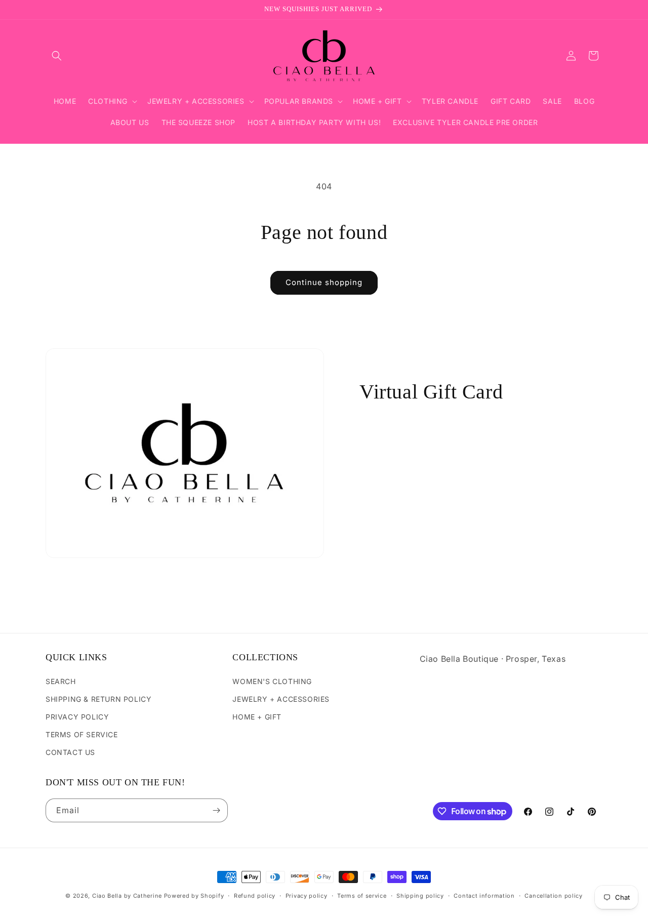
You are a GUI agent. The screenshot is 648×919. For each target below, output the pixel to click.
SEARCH (61, 681)
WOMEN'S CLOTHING (272, 681)
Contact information (484, 895)
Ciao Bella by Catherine (127, 895)
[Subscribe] (216, 810)
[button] (57, 56)
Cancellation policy (553, 895)
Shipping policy (420, 895)
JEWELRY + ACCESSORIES (281, 699)
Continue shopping (324, 282)
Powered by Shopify (194, 895)
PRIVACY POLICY (77, 716)
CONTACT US (70, 752)
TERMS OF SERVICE (82, 734)
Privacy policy (307, 895)
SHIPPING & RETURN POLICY (98, 699)
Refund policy (254, 895)
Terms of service (361, 895)
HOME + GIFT (256, 716)
